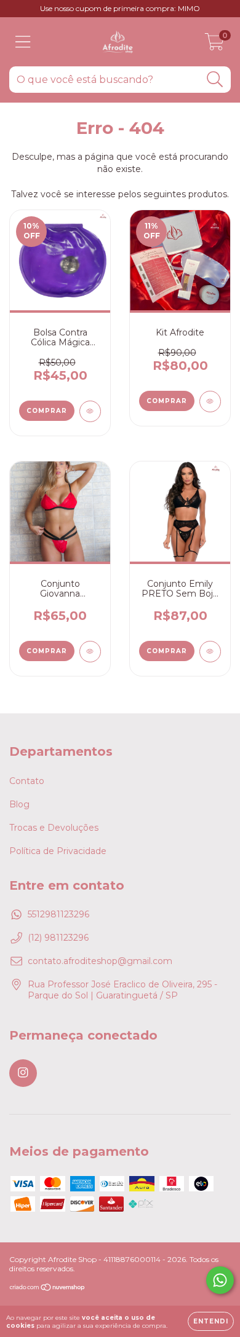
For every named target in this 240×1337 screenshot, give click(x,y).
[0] (214, 44)
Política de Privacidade (57, 851)
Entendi (210, 1321)
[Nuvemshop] (47, 1288)
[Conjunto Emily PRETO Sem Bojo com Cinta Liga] (210, 651)
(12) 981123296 (58, 937)
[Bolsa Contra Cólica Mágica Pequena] (90, 411)
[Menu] (23, 42)
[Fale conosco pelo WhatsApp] (220, 1280)
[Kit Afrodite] (210, 401)
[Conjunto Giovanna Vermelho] (90, 651)
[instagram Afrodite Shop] (23, 1073)
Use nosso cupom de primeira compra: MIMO (120, 8)
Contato (26, 780)
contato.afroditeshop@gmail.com (100, 960)
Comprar (46, 651)
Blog (19, 804)
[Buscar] (215, 79)
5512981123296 (58, 914)
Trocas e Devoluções (53, 827)
